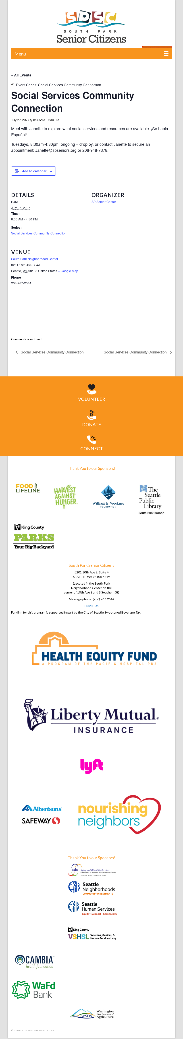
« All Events (21, 75)
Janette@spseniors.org (56, 150)
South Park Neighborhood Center (34, 259)
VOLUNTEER (91, 399)
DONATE (91, 424)
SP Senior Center (104, 201)
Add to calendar (34, 171)
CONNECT (91, 448)
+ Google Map (68, 271)
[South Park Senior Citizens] (91, 28)
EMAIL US (92, 606)
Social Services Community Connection (39, 233)
